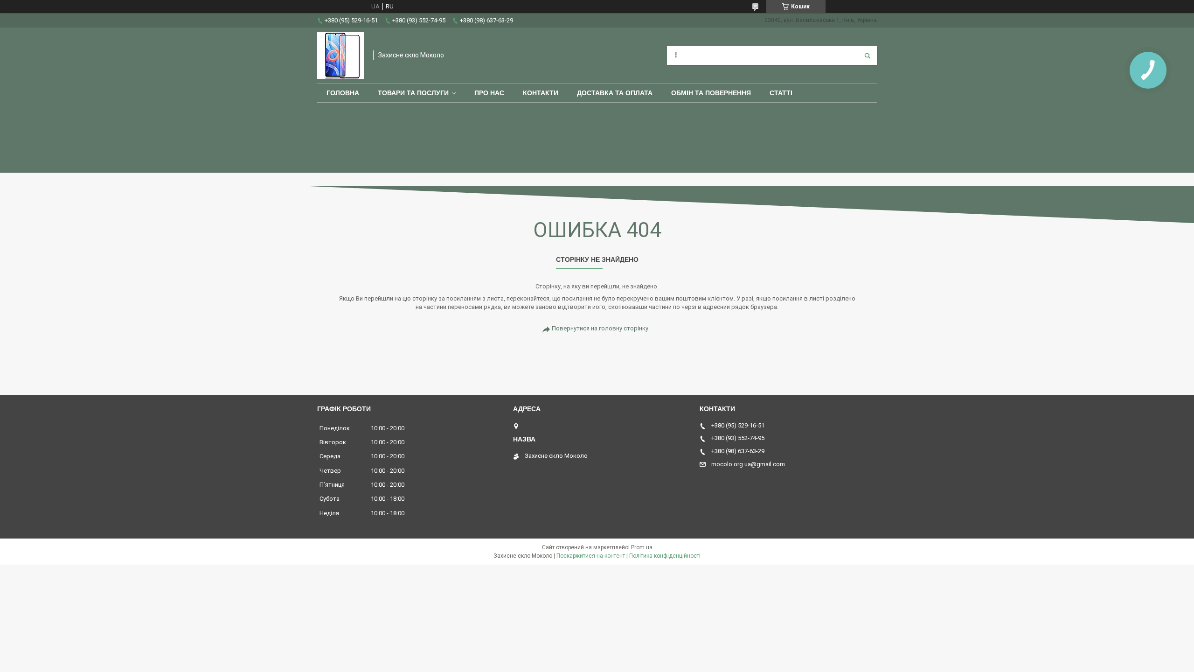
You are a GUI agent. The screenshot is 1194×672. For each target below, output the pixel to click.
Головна (342, 93)
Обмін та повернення (711, 93)
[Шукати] (867, 55)
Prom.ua (642, 547)
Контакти (540, 93)
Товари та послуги (413, 93)
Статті (781, 93)
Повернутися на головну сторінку (600, 328)
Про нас (489, 93)
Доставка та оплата (615, 93)
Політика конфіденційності (665, 556)
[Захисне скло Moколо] (340, 55)
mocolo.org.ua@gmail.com (748, 464)
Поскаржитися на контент (590, 556)
